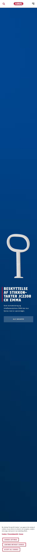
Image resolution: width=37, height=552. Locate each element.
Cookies (4, 534)
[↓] (22, 281)
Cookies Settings (10, 540)
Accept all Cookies (11, 549)
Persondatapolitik (13, 534)
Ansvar (21, 534)
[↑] (15, 281)
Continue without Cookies (14, 544)
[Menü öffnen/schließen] (33, 4)
